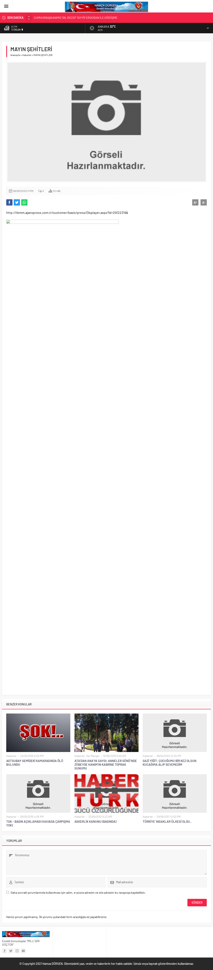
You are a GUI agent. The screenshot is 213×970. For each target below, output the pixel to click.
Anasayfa (15, 54)
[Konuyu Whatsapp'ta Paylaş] (24, 202)
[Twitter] (10, 950)
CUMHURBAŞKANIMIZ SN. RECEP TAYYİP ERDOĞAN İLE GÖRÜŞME (75, 17)
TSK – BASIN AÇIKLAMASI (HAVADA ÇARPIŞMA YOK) (38, 823)
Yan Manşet (92, 756)
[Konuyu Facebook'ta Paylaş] (9, 202)
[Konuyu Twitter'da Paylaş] (17, 202)
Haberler (26, 54)
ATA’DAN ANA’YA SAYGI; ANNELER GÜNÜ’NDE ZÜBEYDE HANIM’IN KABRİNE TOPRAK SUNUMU (105, 764)
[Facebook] (4, 950)
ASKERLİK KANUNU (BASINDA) (95, 821)
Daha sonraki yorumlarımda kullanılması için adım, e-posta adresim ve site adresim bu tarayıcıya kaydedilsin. (78, 892)
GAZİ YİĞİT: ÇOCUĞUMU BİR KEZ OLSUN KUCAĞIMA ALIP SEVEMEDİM (169, 762)
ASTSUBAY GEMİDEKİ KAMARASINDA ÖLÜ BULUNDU (34, 762)
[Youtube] (23, 950)
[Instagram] (17, 950)
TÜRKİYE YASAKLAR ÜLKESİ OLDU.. (167, 821)
